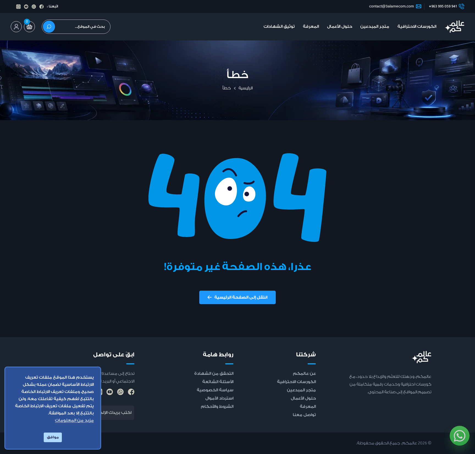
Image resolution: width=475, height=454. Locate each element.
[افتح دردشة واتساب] (460, 432)
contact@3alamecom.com (391, 6)
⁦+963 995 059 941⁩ (443, 6)
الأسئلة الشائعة (217, 381)
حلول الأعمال (339, 26)
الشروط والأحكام (217, 406)
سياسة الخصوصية (215, 390)
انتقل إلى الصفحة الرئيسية (240, 297)
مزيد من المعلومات (74, 420)
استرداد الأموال (219, 398)
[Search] (49, 27)
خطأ (226, 88)
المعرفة (311, 26)
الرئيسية (246, 88)
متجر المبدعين (374, 26)
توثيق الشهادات (279, 26)
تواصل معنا (304, 414)
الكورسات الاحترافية (416, 26)
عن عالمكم (304, 373)
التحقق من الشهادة (213, 373)
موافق (53, 437)
